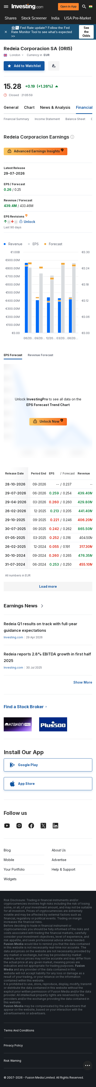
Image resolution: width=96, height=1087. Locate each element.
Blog (7, 850)
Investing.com (13, 637)
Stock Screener (34, 18)
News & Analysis (55, 107)
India (55, 18)
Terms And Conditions (19, 1030)
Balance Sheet (75, 119)
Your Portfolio (14, 869)
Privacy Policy (13, 1045)
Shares (11, 18)
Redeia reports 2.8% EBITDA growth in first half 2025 (47, 657)
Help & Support (63, 869)
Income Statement (47, 119)
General (11, 107)
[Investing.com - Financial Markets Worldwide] (27, 6)
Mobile (9, 860)
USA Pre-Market (77, 18)
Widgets (10, 879)
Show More (82, 682)
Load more (48, 586)
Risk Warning (12, 1060)
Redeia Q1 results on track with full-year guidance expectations (40, 627)
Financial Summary (16, 119)
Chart (29, 107)
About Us (59, 850)
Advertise (59, 860)
